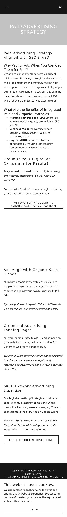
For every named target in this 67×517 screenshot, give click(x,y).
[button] (8, 7)
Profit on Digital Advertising (31, 439)
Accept (33, 509)
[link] (60, 7)
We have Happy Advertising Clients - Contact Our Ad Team (33, 204)
